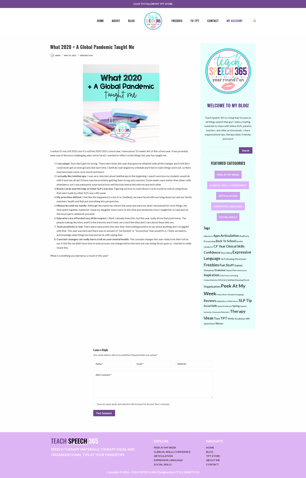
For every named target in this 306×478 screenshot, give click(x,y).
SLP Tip (245, 300)
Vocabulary (240, 318)
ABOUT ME (213, 460)
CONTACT (212, 464)
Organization (212, 286)
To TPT (194, 21)
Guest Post (231, 270)
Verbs (231, 318)
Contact (213, 21)
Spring (236, 305)
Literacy (223, 279)
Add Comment (104, 374)
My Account (235, 21)
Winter (219, 323)
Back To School (226, 241)
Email (140, 363)
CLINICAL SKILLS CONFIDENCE (228, 185)
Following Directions (235, 259)
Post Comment (104, 413)
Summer (243, 306)
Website (181, 363)
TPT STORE (213, 455)
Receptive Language (236, 294)
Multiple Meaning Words (238, 280)
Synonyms (208, 312)
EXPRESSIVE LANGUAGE (228, 206)
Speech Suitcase (225, 306)
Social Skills (210, 305)
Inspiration (86, 55)
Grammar (220, 270)
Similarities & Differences (227, 301)
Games (238, 265)
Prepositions (222, 294)
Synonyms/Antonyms (220, 312)
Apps (216, 235)
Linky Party (224, 275)
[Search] (254, 21)
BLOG (209, 451)
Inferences (242, 270)
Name (99, 363)
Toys (217, 318)
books (239, 241)
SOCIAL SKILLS (228, 217)
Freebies (211, 265)
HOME (210, 447)
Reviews (210, 301)
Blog (131, 21)
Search (245, 150)
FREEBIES (176, 21)
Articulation (229, 235)
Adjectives (208, 236)
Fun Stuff (226, 265)
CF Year (220, 246)
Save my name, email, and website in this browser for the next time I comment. (133, 404)
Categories (208, 247)
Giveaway (209, 270)
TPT (223, 318)
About (116, 21)
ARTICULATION (228, 195)
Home (100, 21)
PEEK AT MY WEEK (228, 174)
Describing (226, 253)
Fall (222, 259)
